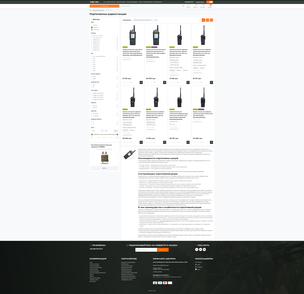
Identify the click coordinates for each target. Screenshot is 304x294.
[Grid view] (203, 20)
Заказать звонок (200, 2)
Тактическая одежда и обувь (128, 276)
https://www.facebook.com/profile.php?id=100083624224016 (204, 249)
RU (211, 2)
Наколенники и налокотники (128, 277)
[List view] (207, 20)
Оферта (91, 274)
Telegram (199, 262)
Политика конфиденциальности (98, 272)
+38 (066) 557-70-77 (96, 249)
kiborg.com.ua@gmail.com (161, 265)
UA (208, 2)
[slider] (92, 134)
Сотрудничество (158, 1)
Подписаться (163, 249)
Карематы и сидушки (126, 269)
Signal (198, 269)
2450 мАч (185, 70)
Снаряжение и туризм (126, 279)
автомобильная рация (166, 221)
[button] (92, 157)
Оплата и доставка (111, 1)
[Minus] (124, 82)
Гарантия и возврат (120, 1)
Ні (170, 124)
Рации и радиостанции (98, 10)
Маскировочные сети (126, 270)
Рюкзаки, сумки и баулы (127, 274)
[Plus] (131, 82)
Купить (104, 168)
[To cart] (141, 82)
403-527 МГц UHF (174, 64)
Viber (198, 264)
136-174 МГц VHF (174, 60)
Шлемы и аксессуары (126, 267)
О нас (105, 1)
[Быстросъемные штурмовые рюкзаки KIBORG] (104, 158)
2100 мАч (172, 70)
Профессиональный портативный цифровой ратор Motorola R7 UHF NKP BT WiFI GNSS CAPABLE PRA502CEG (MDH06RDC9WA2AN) (178, 115)
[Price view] (211, 20)
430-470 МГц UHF (174, 62)
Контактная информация (132, 1)
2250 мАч (179, 70)
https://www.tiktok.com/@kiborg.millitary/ (200, 249)
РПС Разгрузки (125, 263)
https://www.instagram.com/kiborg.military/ (196, 249)
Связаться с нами (94, 279)
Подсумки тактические (127, 265)
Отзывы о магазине (94, 270)
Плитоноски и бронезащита (128, 262)
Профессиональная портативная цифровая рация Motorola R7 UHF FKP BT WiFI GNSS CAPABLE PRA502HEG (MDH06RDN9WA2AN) (156, 53)
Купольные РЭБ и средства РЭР (129, 272)
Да (174, 124)
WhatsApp (199, 267)
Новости (141, 1)
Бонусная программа (148, 1)
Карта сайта (92, 281)
